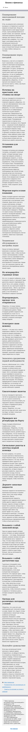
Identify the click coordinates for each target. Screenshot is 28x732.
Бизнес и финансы (14, 2)
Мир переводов (9, 682)
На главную (14, 728)
